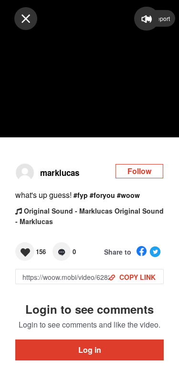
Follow (139, 170)
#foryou (102, 195)
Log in (89, 349)
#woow (128, 195)
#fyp (81, 195)
